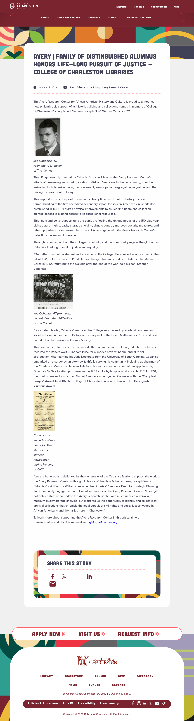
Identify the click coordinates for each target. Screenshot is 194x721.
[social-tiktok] (164, 703)
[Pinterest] (126, 576)
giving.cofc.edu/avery (103, 522)
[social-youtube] (157, 703)
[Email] (53, 584)
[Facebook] (53, 576)
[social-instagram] (139, 703)
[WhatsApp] (101, 576)
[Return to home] (29, 6)
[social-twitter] (150, 703)
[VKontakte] (138, 576)
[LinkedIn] (89, 576)
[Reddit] (77, 576)
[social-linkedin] (144, 703)
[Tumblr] (113, 576)
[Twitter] (65, 576)
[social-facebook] (132, 703)
